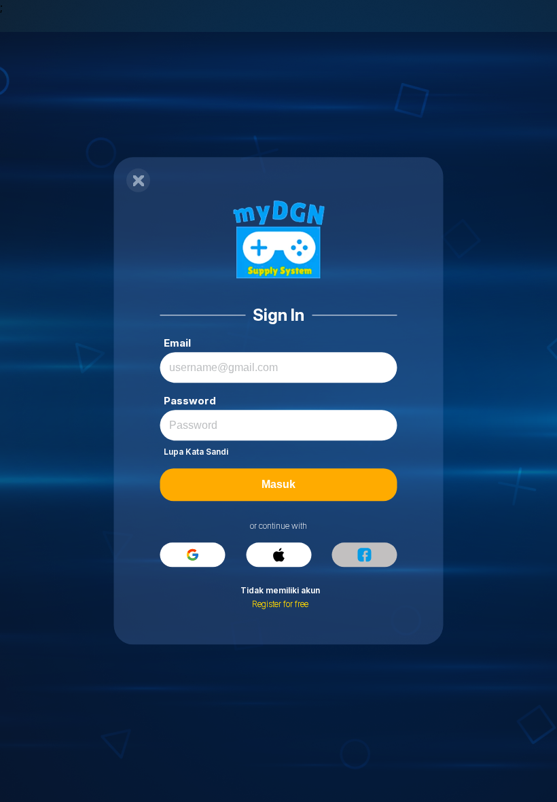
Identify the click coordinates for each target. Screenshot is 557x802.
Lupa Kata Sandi (196, 452)
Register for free (280, 604)
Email (177, 343)
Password (190, 401)
